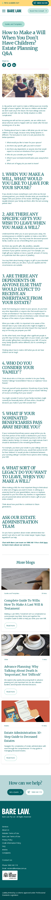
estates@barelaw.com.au (16, 868)
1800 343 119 (12, 865)
